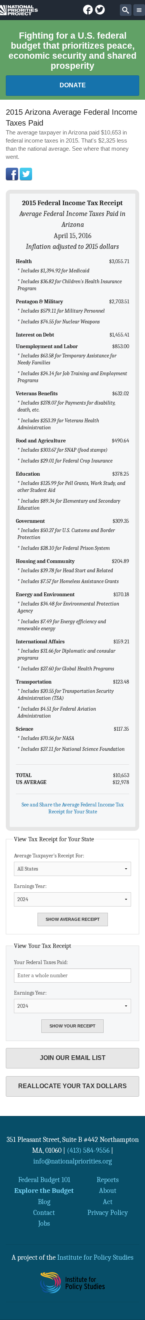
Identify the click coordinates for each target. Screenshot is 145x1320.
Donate (73, 85)
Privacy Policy (107, 1212)
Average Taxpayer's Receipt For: (49, 855)
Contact (44, 1212)
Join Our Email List (73, 1058)
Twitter (26, 174)
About (107, 1190)
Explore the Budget (44, 1190)
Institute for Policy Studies (95, 1257)
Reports (108, 1180)
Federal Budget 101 (44, 1180)
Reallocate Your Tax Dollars (72, 1086)
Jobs (44, 1223)
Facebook (12, 174)
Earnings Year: (30, 886)
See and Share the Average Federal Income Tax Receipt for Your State (73, 808)
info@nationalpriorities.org (72, 1161)
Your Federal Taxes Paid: (41, 962)
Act (108, 1202)
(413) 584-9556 (88, 1150)
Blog (44, 1202)
